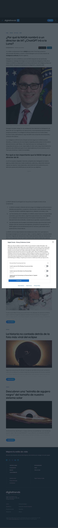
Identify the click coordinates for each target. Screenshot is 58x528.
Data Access (29, 285)
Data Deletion (21, 285)
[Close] (53, 242)
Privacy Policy (37, 285)
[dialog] (29, 264)
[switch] (46, 266)
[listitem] (29, 263)
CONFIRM (18, 280)
